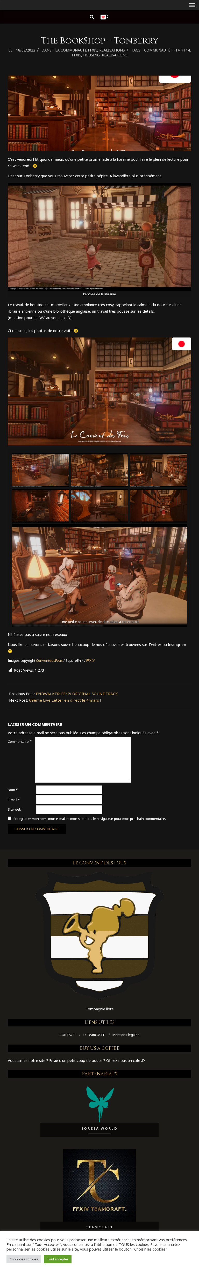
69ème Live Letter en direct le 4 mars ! (65, 700)
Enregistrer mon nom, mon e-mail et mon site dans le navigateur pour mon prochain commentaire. (89, 819)
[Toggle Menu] (192, 5)
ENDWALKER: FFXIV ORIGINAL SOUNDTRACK (77, 693)
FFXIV (76, 55)
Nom (13, 789)
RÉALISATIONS (112, 50)
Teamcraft (99, 1227)
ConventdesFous (49, 660)
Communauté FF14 (162, 50)
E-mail (14, 799)
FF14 (186, 50)
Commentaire (20, 741)
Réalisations (114, 55)
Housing (91, 55)
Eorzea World (99, 1128)
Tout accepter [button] (57, 1259)
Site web (14, 809)
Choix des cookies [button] (24, 1259)
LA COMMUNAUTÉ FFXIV (76, 50)
